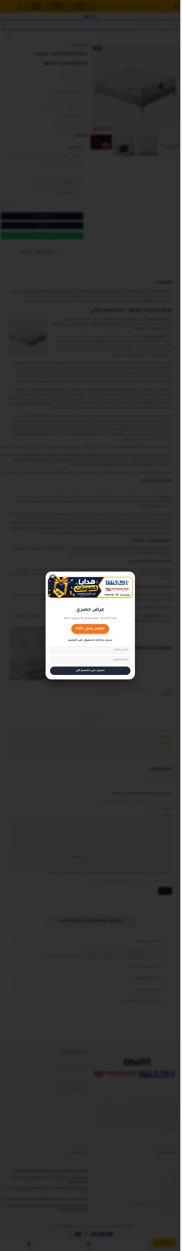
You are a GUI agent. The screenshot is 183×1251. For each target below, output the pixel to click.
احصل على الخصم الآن (90, 670)
